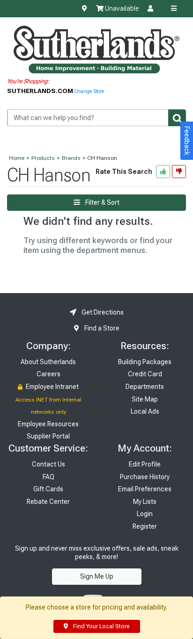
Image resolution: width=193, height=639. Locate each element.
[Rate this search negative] (179, 171)
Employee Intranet (51, 386)
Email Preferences (144, 489)
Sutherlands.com (40, 90)
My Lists (144, 501)
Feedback (187, 140)
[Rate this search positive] (163, 171)
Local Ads (145, 411)
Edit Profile (145, 464)
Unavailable (121, 8)
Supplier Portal (48, 436)
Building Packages (144, 362)
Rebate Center (48, 501)
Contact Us (48, 464)
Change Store (89, 91)
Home (16, 158)
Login (145, 513)
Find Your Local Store (100, 626)
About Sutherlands (48, 362)
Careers (48, 374)
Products (43, 158)
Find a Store (101, 328)
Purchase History (145, 477)
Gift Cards (48, 489)
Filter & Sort (101, 202)
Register (145, 526)
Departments (145, 386)
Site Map (145, 399)
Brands (71, 158)
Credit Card (145, 374)
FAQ (48, 477)
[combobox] (96, 117)
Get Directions (102, 312)
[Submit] (177, 117)
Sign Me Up (96, 576)
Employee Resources (48, 424)
